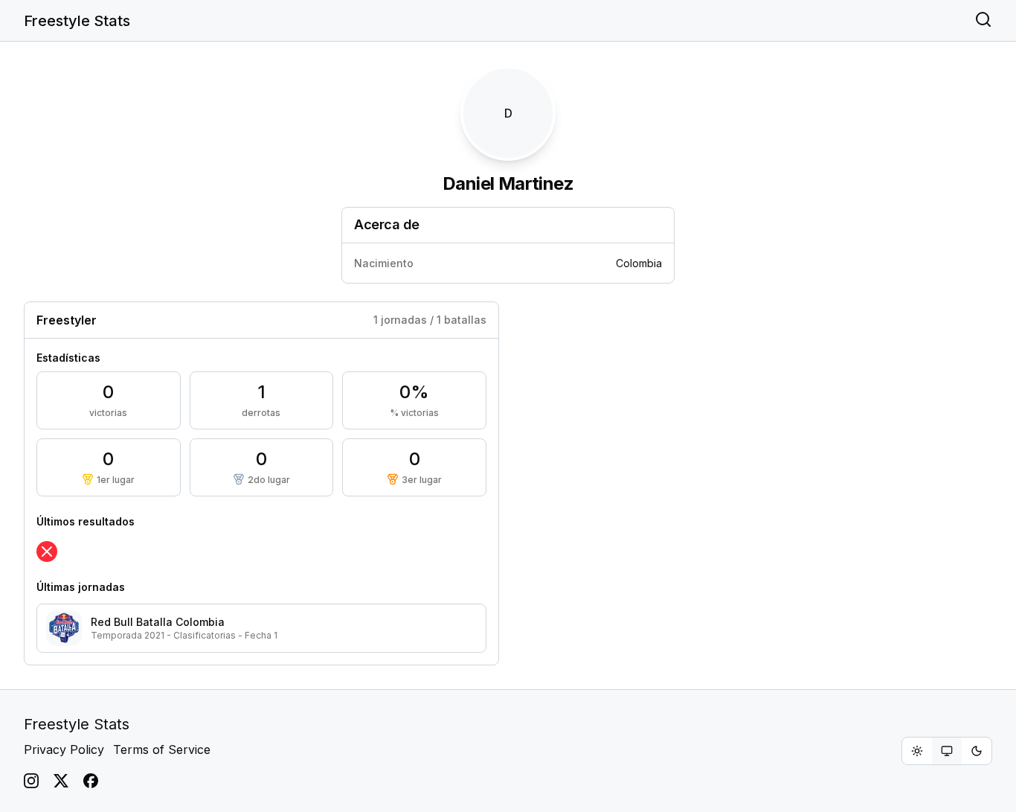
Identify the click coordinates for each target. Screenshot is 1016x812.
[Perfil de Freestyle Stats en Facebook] (90, 780)
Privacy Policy (64, 749)
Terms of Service (161, 749)
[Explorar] (983, 20)
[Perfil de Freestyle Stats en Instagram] (31, 780)
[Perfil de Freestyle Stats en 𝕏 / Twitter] (61, 780)
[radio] (917, 751)
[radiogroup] (946, 751)
